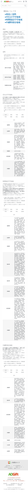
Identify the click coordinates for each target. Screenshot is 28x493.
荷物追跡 (23, 41)
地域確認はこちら (17, 83)
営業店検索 (18, 43)
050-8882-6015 (10, 479)
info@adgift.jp (17, 479)
